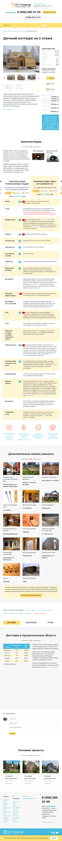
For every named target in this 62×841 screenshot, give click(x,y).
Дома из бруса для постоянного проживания (17, 613)
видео (53, 364)
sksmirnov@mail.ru (52, 667)
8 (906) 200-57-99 (29, 12)
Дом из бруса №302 (50, 778)
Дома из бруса (30, 610)
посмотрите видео (46, 219)
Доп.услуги (16, 802)
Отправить (12, 733)
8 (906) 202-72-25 (33, 17)
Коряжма (7, 658)
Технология (31, 623)
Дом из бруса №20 (30, 778)
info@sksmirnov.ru (39, 4)
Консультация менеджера (50, 126)
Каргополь (7, 655)
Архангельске (11, 12)
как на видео (29, 395)
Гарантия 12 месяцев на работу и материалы (38, 435)
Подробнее (8, 783)
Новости (15, 815)
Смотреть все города (10, 664)
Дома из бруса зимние (45, 610)
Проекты (6, 796)
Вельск (7, 653)
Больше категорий (40, 613)
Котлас (7, 661)
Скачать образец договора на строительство (52, 435)
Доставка (11, 623)
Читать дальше (8, 109)
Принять (54, 838)
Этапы (50, 623)
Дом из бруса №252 (11, 778)
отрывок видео (35, 284)
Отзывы (15, 821)
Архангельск (7, 650)
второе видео (36, 226)
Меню (8, 25)
